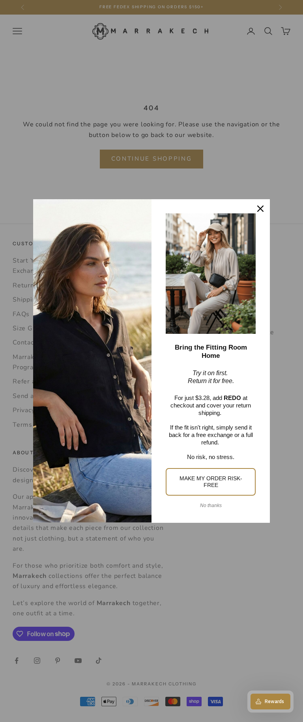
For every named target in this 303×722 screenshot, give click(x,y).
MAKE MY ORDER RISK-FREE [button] (211, 481)
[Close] (260, 208)
